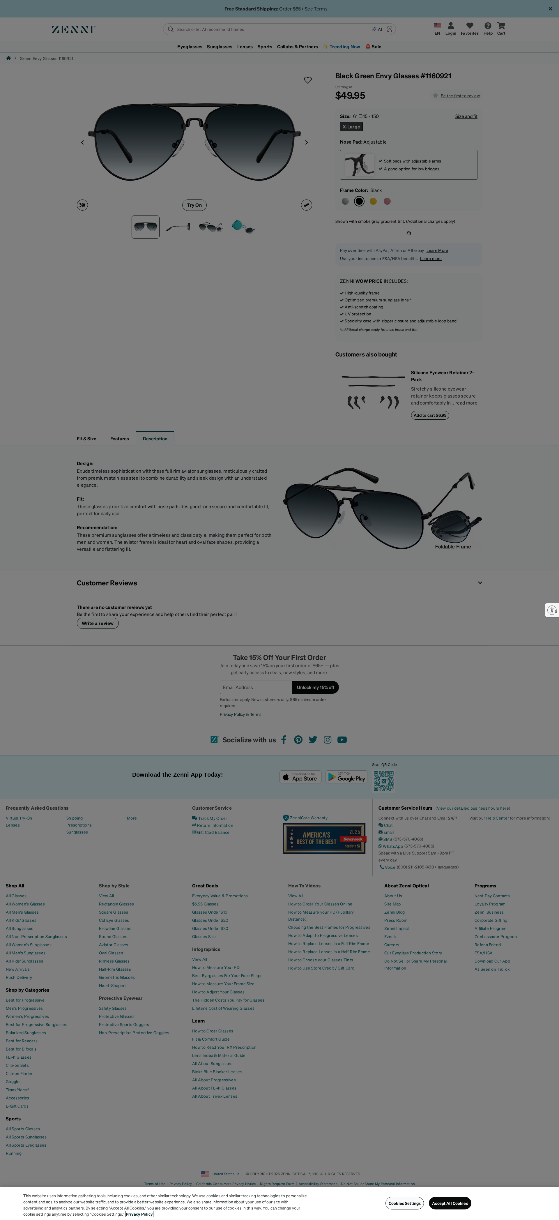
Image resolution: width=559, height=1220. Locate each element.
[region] (279, 1203)
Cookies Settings (405, 1203)
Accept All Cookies (450, 1203)
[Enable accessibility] (552, 610)
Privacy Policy (139, 1214)
